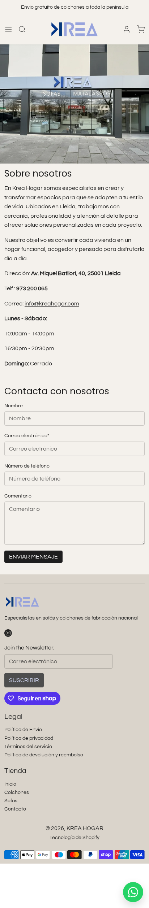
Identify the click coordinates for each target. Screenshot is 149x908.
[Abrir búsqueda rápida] (22, 29)
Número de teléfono (27, 466)
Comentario (17, 496)
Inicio (10, 784)
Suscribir (24, 680)
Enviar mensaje (33, 557)
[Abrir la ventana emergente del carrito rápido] (141, 29)
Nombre (13, 405)
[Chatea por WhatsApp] (133, 892)
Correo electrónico (26, 435)
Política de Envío (23, 729)
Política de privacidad (28, 738)
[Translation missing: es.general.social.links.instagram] (8, 633)
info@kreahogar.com (52, 304)
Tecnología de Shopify (74, 837)
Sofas (10, 800)
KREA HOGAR (85, 828)
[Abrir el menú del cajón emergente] (8, 29)
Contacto (15, 809)
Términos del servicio (28, 746)
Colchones (16, 792)
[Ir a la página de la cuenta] (127, 29)
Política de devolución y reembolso (43, 754)
